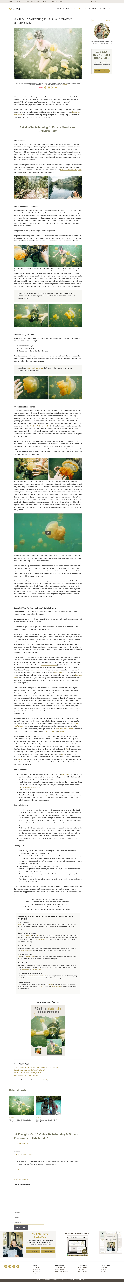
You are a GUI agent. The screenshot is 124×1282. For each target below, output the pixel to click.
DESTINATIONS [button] (79, 8)
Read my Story (103, 45)
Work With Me (36, 1271)
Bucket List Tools (82, 1271)
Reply (18, 1169)
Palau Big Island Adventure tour (30, 787)
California (103, 1271)
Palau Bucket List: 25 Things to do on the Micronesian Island (21, 1121)
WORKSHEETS (48, 1248)
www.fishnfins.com (60, 672)
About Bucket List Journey (101, 20)
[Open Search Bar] (114, 8)
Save (42, 87)
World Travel (103, 1267)
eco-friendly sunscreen (35, 368)
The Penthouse (50, 731)
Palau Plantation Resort (64, 729)
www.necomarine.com (49, 665)
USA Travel (103, 1269)
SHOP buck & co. (105, 8)
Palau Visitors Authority (40, 1080)
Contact (35, 1273)
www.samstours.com (36, 670)
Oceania (11, 1117)
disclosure (64, 84)
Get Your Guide (29, 956)
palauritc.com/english (41, 795)
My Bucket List (36, 1269)
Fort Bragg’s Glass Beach (39, 426)
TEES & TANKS (48, 1251)
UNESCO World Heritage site (70, 170)
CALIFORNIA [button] (92, 8)
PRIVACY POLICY (82, 1279)
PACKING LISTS (33, 1251)
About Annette (36, 1267)
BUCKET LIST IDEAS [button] (63, 8)
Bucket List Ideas (82, 1267)
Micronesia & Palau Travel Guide (26, 1075)
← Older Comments (21, 1143)
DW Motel (61, 731)
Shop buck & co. (59, 1269)
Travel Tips (81, 1269)
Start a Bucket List (60, 1267)
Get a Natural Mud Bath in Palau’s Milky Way (30, 1070)
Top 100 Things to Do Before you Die (27, 1073)
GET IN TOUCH (73, 1279)
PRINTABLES (32, 1248)
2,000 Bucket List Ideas (61, 1271)
